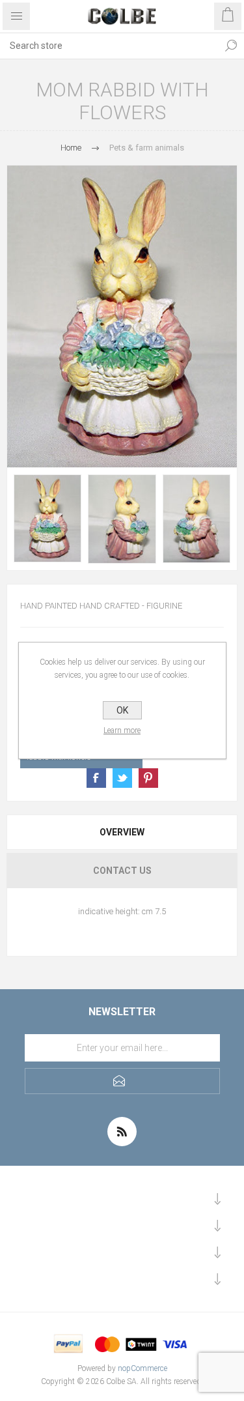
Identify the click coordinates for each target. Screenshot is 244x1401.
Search (231, 46)
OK (122, 710)
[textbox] (109, 46)
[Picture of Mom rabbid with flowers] (47, 518)
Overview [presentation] (122, 832)
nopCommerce (142, 1368)
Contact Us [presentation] (122, 870)
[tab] (122, 832)
